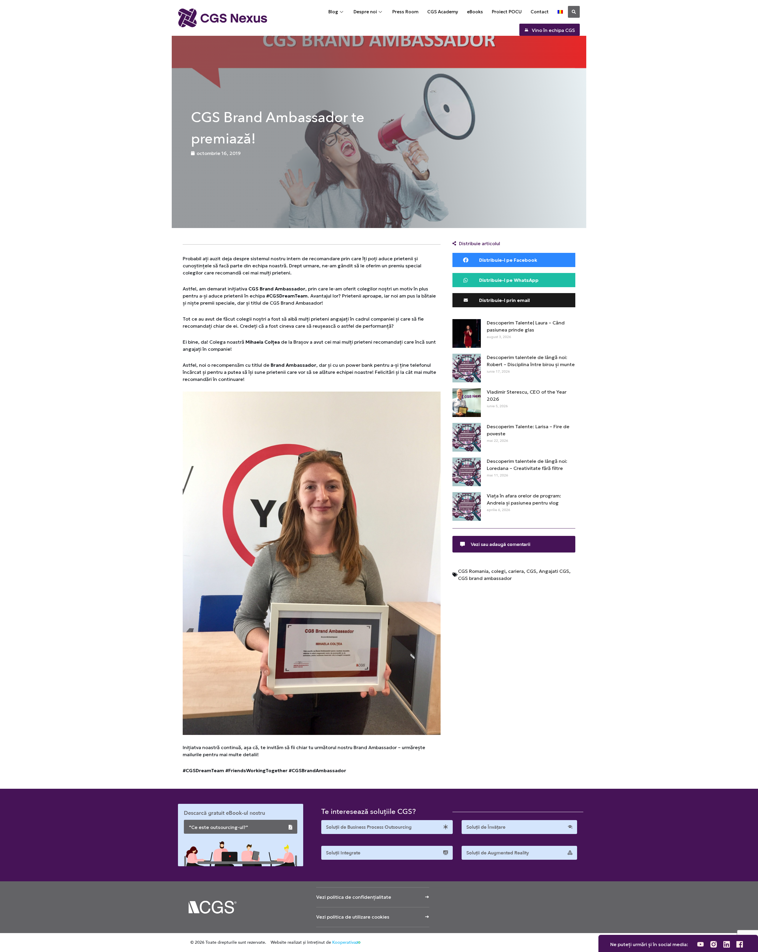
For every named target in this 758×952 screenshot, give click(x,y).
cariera (516, 571)
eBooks (475, 11)
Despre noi (365, 11)
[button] (574, 12)
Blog (333, 11)
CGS (531, 571)
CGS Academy (442, 11)
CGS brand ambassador (485, 578)
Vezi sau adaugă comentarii (500, 544)
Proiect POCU (507, 11)
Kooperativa (344, 942)
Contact (540, 11)
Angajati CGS (554, 571)
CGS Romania (473, 571)
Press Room (405, 11)
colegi (498, 571)
